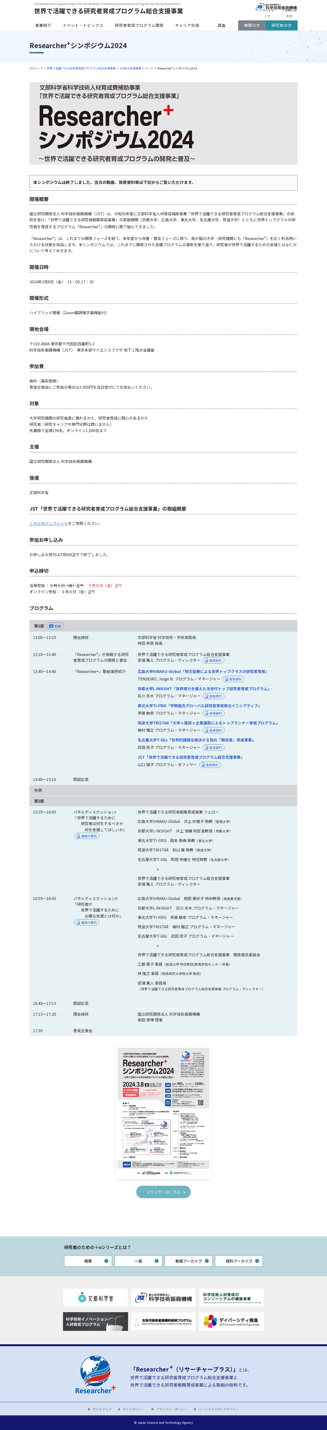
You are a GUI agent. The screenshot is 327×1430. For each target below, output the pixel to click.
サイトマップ (102, 1409)
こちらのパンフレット (48, 523)
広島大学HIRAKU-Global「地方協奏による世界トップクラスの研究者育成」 (203, 671)
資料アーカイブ (239, 1261)
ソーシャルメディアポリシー (219, 1409)
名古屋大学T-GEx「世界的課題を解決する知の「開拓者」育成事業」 (197, 740)
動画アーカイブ (188, 1261)
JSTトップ (36, 68)
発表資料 (215, 660)
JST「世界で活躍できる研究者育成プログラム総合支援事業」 (191, 757)
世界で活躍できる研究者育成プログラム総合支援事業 (81, 68)
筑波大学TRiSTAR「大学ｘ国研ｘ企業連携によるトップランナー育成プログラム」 (209, 723)
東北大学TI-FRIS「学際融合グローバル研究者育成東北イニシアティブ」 (200, 705)
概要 (88, 1261)
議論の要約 (89, 836)
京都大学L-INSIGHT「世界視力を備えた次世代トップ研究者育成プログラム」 (204, 688)
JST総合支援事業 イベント (136, 68)
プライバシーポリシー (171, 1409)
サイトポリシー (134, 1409)
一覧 (138, 1261)
